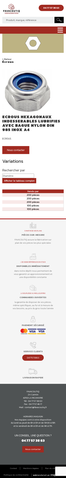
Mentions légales (31, 468)
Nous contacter (16, 150)
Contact (13, 468)
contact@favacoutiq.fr (36, 407)
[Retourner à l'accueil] (11, 9)
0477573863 (33, 357)
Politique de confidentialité (16, 475)
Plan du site (50, 468)
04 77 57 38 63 (35, 401)
